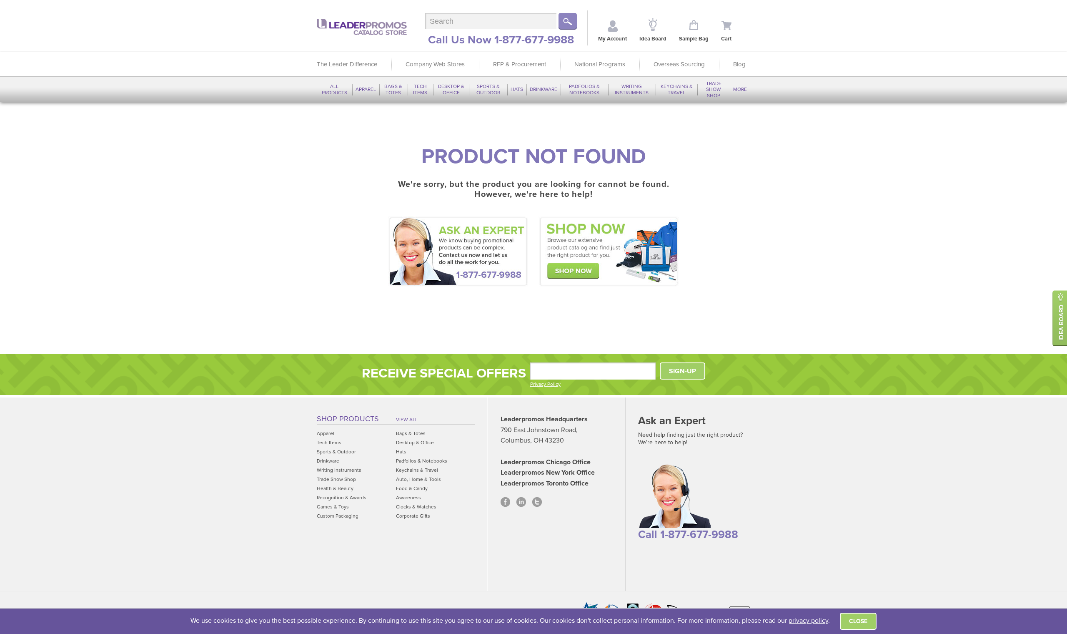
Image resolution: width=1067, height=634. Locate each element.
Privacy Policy (545, 384)
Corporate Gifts (413, 516)
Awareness (408, 498)
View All (407, 420)
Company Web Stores (435, 64)
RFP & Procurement (519, 64)
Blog (739, 64)
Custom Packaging (337, 516)
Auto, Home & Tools (418, 479)
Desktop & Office (451, 89)
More (740, 89)
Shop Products (348, 418)
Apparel (366, 89)
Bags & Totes (393, 89)
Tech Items (420, 89)
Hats (517, 89)
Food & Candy (412, 488)
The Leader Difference (347, 64)
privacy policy (808, 620)
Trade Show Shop (713, 89)
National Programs (599, 64)
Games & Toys (333, 507)
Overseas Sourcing (679, 64)
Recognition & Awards (341, 498)
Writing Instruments (632, 89)
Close (858, 621)
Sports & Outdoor (488, 89)
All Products (334, 89)
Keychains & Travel (677, 89)
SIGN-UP (682, 371)
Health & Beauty (335, 488)
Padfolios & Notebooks (584, 89)
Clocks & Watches (416, 507)
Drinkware (543, 89)
